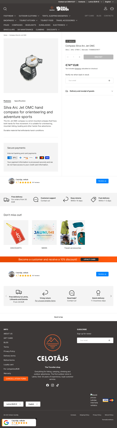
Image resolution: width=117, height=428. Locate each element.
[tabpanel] (31, 118)
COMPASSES (17, 25)
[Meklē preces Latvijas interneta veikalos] (95, 400)
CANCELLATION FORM (16, 379)
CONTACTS (108, 16)
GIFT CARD (89, 16)
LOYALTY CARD (89, 259)
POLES (6, 25)
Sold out (98, 57)
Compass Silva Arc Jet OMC (17, 35)
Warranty (7, 373)
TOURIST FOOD (47, 20)
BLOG (99, 16)
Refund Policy (109, 415)
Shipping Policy (84, 415)
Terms (6, 347)
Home (5, 35)
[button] (111, 8)
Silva (67, 50)
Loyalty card (8, 364)
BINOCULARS (9, 29)
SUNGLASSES (44, 25)
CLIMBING (40, 29)
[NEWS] (44, 232)
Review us (102, 181)
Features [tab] (7, 101)
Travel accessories (72, 248)
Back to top (58, 317)
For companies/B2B (11, 369)
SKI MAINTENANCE (25, 29)
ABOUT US (8, 334)
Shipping (78, 68)
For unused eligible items (45, 301)
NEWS (44, 248)
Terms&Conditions (107, 419)
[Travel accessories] (72, 232)
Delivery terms (10, 356)
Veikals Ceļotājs (13, 415)
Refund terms (9, 360)
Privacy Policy (9, 351)
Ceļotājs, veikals (22, 179)
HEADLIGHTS (30, 25)
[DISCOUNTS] (16, 232)
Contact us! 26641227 (66, 2)
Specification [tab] (19, 101)
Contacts (81, 2)
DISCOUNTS (16, 248)
